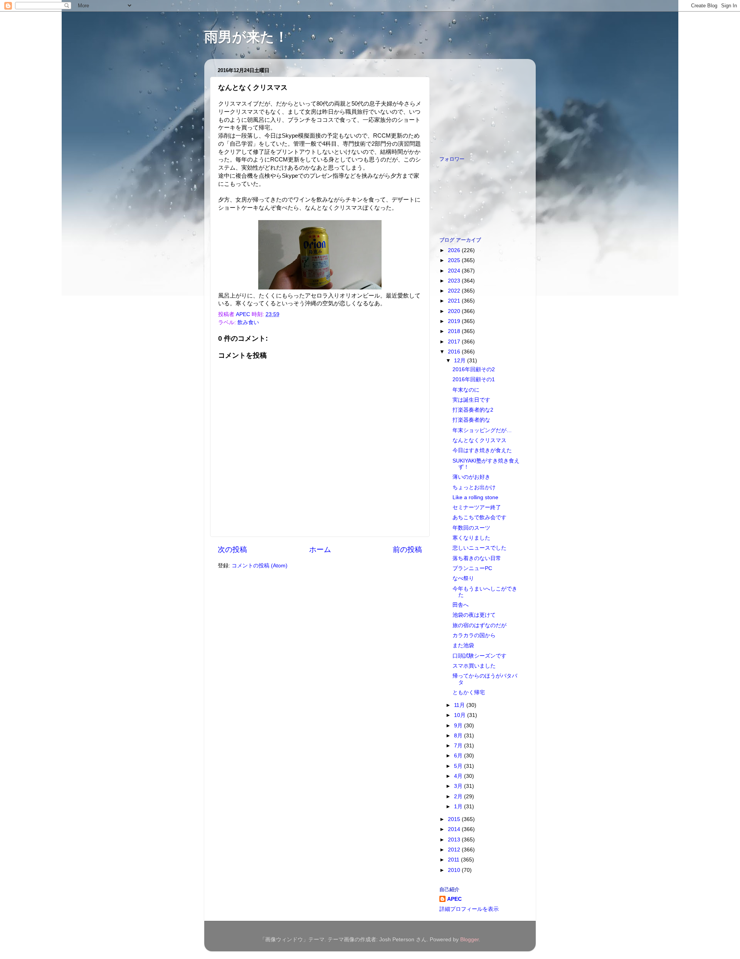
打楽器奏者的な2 (472, 410)
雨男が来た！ (246, 37)
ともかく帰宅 (468, 692)
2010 (455, 870)
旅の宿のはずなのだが (479, 625)
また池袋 (463, 645)
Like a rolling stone (475, 497)
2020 (455, 311)
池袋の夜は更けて (474, 615)
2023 (455, 281)
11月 (460, 705)
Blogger (469, 939)
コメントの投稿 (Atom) (260, 566)
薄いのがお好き (471, 477)
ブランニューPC (472, 568)
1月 (459, 806)
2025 (455, 260)
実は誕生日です (471, 400)
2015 (455, 819)
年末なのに (465, 390)
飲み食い (248, 322)
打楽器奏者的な (471, 420)
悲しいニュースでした (479, 548)
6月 (459, 756)
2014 (455, 829)
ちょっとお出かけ (474, 487)
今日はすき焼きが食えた (482, 450)
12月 (460, 360)
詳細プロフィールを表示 (469, 909)
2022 (455, 291)
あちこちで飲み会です (479, 517)
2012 (455, 850)
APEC (454, 899)
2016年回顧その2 (473, 369)
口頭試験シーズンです (479, 656)
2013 (455, 840)
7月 (459, 746)
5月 (459, 766)
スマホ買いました (474, 666)
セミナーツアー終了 (476, 507)
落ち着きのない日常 (476, 558)
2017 (455, 342)
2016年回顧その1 (473, 379)
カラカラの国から (474, 635)
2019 (455, 321)
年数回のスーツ (471, 528)
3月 (459, 786)
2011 (454, 860)
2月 (459, 796)
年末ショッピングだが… (482, 430)
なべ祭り (463, 578)
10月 (460, 715)
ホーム (320, 549)
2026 (455, 250)
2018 (455, 331)
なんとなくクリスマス (479, 440)
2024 (455, 271)
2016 (455, 352)
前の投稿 (407, 549)
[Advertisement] (477, 103)
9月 (459, 726)
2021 (455, 301)
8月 (459, 736)
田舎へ (460, 605)
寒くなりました (471, 538)
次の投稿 (232, 549)
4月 (459, 776)
